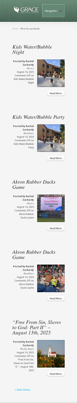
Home (15, 28)
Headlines (29, 133)
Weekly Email (27, 348)
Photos (30, 68)
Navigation (51, 10)
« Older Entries (22, 389)
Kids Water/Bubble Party (38, 116)
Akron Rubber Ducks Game (34, 184)
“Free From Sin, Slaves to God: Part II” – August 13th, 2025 (36, 327)
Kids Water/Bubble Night (32, 49)
